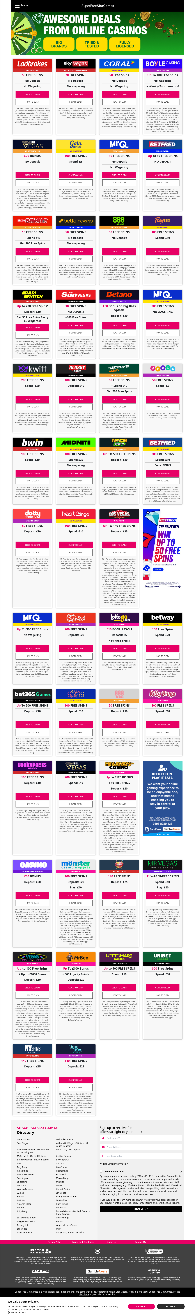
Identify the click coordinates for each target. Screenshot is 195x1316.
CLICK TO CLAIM (32, 94)
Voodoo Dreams (25, 1189)
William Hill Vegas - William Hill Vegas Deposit (72, 1144)
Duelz (59, 1185)
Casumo (60, 1163)
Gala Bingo (22, 1170)
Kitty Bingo (22, 1211)
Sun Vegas (22, 1178)
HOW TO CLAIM (32, 102)
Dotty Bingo (62, 1203)
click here (132, 1202)
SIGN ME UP (141, 1209)
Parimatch (61, 1174)
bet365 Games (63, 1156)
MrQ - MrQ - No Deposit (68, 1149)
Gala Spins (61, 1167)
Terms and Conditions (83, 1242)
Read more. (55, 1309)
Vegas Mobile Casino (66, 1225)
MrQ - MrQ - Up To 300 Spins (31, 1156)
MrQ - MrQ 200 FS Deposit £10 (71, 1232)
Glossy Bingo (62, 1217)
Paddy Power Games (66, 1196)
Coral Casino (23, 1139)
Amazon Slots (24, 1203)
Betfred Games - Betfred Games (33, 1159)
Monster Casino (25, 1232)
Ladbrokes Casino (65, 1139)
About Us (111, 1242)
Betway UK (22, 1225)
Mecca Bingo (62, 1178)
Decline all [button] (171, 1306)
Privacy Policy (54, 1242)
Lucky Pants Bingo (26, 1217)
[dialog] (97, 1306)
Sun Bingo (22, 1143)
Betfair (20, 1196)
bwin (19, 1163)
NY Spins (21, 1185)
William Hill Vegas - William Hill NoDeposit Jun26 (33, 1151)
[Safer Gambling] (41, 1251)
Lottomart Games (26, 1174)
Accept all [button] (141, 1306)
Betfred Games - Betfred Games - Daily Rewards (73, 1212)
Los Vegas (22, 1228)
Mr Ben (21, 1207)
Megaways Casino (26, 1221)
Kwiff (58, 1228)
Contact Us (140, 1242)
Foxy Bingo (22, 1167)
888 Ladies (61, 1200)
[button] (66, 1312)
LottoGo (21, 1200)
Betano (59, 1221)
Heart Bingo (62, 1170)
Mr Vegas (61, 1207)
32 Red (20, 1192)
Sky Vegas (61, 1192)
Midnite (60, 1181)
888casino (22, 1181)
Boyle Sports (62, 1159)
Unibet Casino (63, 1189)
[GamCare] (154, 1251)
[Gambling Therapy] (154, 1271)
